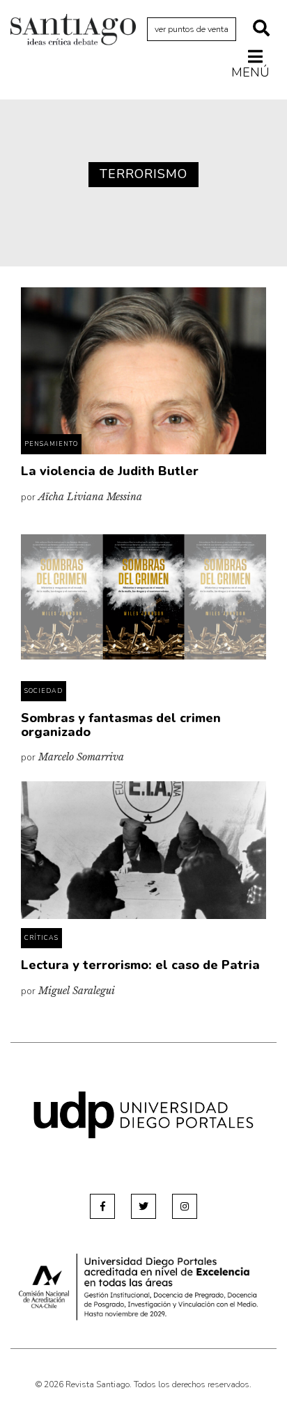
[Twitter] (143, 1206)
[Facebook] (102, 1206)
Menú (250, 72)
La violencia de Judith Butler (110, 471)
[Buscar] (261, 29)
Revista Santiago (73, 31)
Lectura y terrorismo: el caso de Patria (140, 965)
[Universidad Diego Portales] (143, 1114)
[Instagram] (184, 1206)
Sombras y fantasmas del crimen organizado (121, 725)
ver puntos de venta (191, 29)
